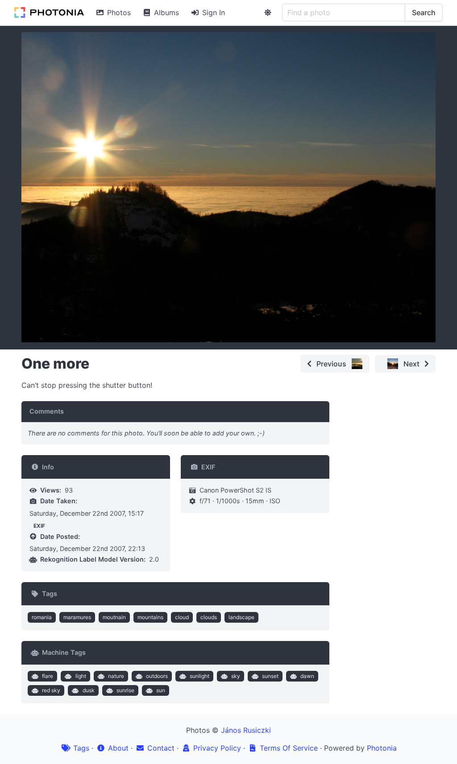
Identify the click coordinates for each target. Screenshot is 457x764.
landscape (241, 617)
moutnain (114, 617)
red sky (51, 690)
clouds (208, 617)
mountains (150, 617)
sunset (270, 676)
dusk (89, 690)
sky (235, 676)
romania (42, 617)
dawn (307, 676)
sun (160, 690)
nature (116, 676)
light (80, 676)
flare (47, 676)
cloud (182, 617)
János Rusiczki (246, 730)
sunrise (125, 690)
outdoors (157, 676)
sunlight (199, 676)
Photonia (382, 747)
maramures (77, 617)
